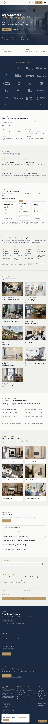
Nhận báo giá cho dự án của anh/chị (9, 125)
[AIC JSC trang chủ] (4, 2)
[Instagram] (9, 710)
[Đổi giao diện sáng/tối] (33, 2)
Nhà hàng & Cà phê (21, 696)
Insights (29, 703)
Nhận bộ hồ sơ (24, 598)
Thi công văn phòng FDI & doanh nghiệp (34, 563)
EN (29, 2)
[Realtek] (41, 68)
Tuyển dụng (30, 705)
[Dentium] (18, 98)
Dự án (29, 688)
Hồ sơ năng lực (30, 701)
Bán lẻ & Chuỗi (20, 694)
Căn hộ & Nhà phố (20, 690)
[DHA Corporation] (18, 76)
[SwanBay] (6, 98)
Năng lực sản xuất (31, 697)
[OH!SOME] (29, 91)
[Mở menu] (45, 2)
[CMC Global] (6, 76)
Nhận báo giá (39, 2)
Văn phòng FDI (20, 688)
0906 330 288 (7, 620)
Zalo (14, 620)
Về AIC (29, 695)
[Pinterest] (3, 713)
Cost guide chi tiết (31, 693)
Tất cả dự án (42, 279)
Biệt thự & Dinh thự (21, 692)
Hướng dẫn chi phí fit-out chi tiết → (9, 198)
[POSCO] (6, 68)
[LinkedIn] (3, 710)
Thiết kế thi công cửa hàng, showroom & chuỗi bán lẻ (13, 563)
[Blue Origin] (6, 83)
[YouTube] (13, 710)
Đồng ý (6, 719)
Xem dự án (15, 29)
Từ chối (12, 719)
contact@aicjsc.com (42, 703)
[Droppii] (29, 76)
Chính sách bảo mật (32, 721)
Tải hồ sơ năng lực (16, 675)
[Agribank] (41, 91)
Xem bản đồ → (41, 705)
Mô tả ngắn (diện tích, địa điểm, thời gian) (12, 638)
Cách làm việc (30, 699)
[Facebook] (6, 710)
